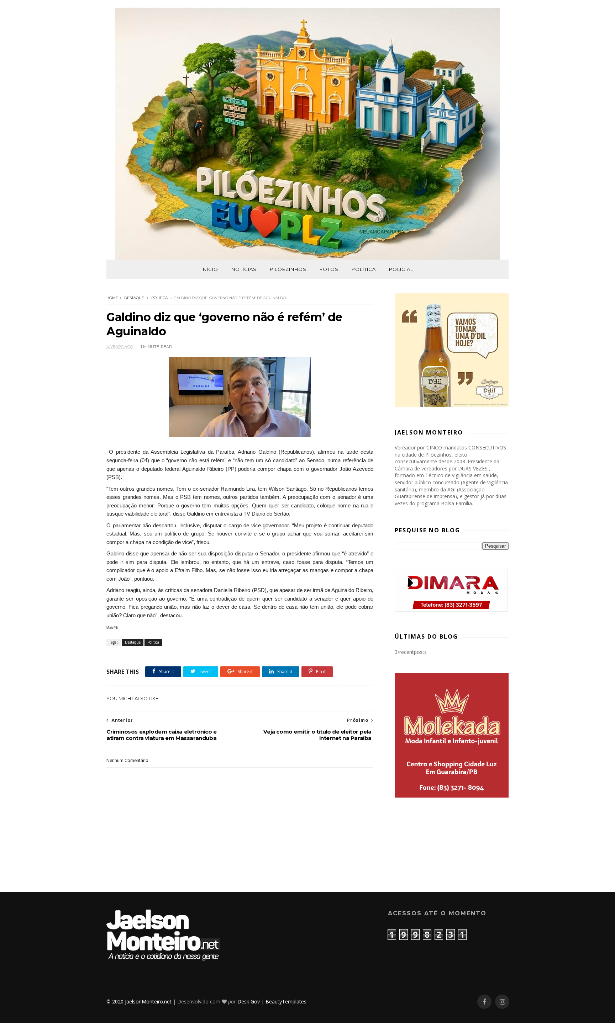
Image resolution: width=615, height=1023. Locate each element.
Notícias (244, 269)
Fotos (329, 269)
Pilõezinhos (288, 269)
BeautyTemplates (286, 1001)
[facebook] (484, 1002)
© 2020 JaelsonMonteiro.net (139, 1001)
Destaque (134, 297)
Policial (401, 269)
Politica (159, 297)
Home (112, 297)
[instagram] (502, 1002)
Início (209, 269)
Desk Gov (248, 1001)
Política (364, 269)
